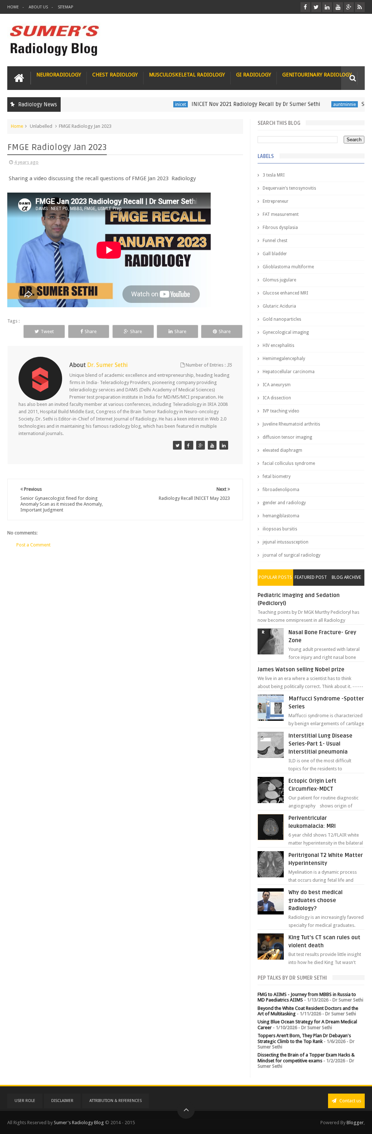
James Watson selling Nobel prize (301, 669)
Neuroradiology (58, 75)
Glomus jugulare (279, 279)
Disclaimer (62, 1100)
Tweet (47, 331)
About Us (38, 7)
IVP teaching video (281, 411)
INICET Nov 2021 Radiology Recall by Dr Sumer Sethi (240, 104)
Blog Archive (346, 577)
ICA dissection (277, 397)
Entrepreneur (275, 201)
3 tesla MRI (273, 175)
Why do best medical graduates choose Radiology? (315, 900)
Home (13, 7)
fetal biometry (277, 476)
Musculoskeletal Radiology (187, 75)
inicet (164, 104)
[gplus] (349, 7)
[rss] (360, 7)
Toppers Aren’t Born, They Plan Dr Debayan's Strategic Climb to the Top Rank (304, 1038)
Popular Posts (275, 577)
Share (91, 331)
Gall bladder (275, 253)
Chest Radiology (115, 75)
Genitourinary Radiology (317, 75)
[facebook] (305, 7)
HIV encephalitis (278, 345)
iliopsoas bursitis (280, 529)
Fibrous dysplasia (280, 227)
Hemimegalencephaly (284, 358)
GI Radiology (253, 75)
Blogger (355, 1122)
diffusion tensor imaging (287, 437)
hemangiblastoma (281, 515)
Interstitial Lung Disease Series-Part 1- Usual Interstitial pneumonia (320, 743)
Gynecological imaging (286, 332)
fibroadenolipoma (281, 489)
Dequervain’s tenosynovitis (289, 188)
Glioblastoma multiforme (288, 266)
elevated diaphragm (282, 450)
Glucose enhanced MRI (285, 293)
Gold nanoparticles (282, 319)
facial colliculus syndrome (289, 463)
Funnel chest (275, 240)
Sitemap (65, 7)
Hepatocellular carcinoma (289, 371)
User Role (25, 1100)
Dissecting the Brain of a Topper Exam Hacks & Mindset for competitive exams (306, 1057)
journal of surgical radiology (291, 555)
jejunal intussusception (285, 542)
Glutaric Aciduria (279, 306)
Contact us (349, 1100)
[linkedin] (327, 7)
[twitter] (316, 7)
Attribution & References (115, 1100)
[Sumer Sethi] (177, 445)
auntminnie (329, 104)
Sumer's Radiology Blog (79, 1122)
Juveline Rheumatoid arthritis (291, 424)
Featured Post (311, 577)
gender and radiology (284, 502)
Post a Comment (33, 545)
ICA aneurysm (277, 384)
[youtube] (338, 7)
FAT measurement (281, 214)
